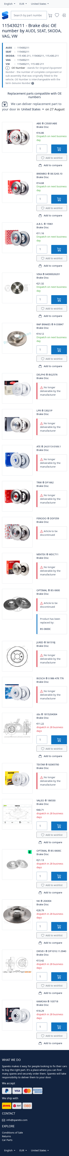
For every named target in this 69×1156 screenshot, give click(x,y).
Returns (6, 1136)
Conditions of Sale (12, 1132)
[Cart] (50, 15)
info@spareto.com (16, 1120)
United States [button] (31, 109)
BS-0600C (45, 628)
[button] (9, 4)
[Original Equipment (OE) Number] (32, 83)
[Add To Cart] (59, 148)
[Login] (63, 15)
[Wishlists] (57, 15)
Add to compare (52, 165)
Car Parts (7, 1140)
